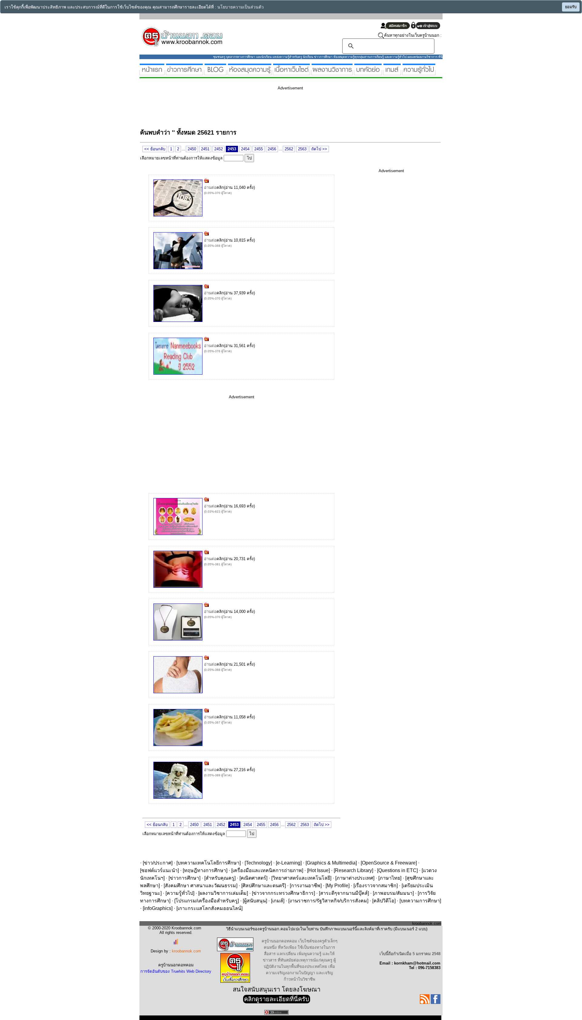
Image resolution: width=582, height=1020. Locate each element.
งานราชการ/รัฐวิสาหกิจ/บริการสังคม (328, 900)
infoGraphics (157, 908)
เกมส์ (277, 900)
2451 (205, 149)
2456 (272, 149)
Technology (258, 862)
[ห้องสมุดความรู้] (250, 72)
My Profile (337, 885)
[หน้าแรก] (152, 72)
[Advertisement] (250, 108)
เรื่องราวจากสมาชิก (375, 885)
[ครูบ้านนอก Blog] (215, 72)
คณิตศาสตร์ (253, 878)
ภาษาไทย (390, 878)
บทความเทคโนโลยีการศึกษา (208, 862)
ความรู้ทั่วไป (180, 893)
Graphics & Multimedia (331, 862)
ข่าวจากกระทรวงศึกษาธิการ (283, 893)
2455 (258, 149)
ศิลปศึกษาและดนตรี (263, 885)
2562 (289, 149)
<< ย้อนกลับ (154, 149)
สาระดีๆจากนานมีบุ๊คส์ (344, 893)
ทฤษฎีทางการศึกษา (205, 870)
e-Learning (288, 862)
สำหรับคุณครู (220, 878)
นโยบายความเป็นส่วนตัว (240, 7)
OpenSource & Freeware (389, 862)
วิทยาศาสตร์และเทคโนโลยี (301, 878)
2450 (192, 149)
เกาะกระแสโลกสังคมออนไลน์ (209, 908)
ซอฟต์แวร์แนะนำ (159, 870)
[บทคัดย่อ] (368, 72)
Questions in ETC (397, 870)
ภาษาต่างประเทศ (354, 878)
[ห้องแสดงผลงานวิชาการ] (332, 72)
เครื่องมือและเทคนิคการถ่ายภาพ (267, 870)
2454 (245, 149)
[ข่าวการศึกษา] (184, 72)
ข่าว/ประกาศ (157, 862)
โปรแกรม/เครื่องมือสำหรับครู (207, 900)
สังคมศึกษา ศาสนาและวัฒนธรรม (200, 885)
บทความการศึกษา (420, 900)
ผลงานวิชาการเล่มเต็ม (223, 893)
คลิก (220, 187)
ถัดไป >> (319, 149)
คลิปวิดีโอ (383, 900)
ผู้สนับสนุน (255, 900)
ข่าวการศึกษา (184, 878)
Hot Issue (318, 870)
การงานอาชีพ (305, 885)
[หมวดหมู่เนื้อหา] (291, 72)
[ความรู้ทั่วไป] (419, 72)
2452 (218, 149)
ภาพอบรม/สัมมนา (393, 893)
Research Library (353, 870)
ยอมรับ (571, 7)
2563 (302, 149)
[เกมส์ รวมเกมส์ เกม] (392, 72)
